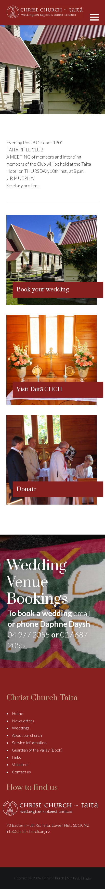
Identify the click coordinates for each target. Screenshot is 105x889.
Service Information (29, 742)
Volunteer (20, 764)
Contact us (21, 771)
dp (78, 878)
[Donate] (51, 503)
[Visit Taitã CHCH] (51, 403)
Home (17, 713)
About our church (27, 735)
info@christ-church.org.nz (28, 831)
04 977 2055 (29, 634)
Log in (87, 878)
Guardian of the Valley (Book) (37, 749)
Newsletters (23, 720)
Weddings (20, 727)
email (82, 613)
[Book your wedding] (51, 303)
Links (16, 757)
